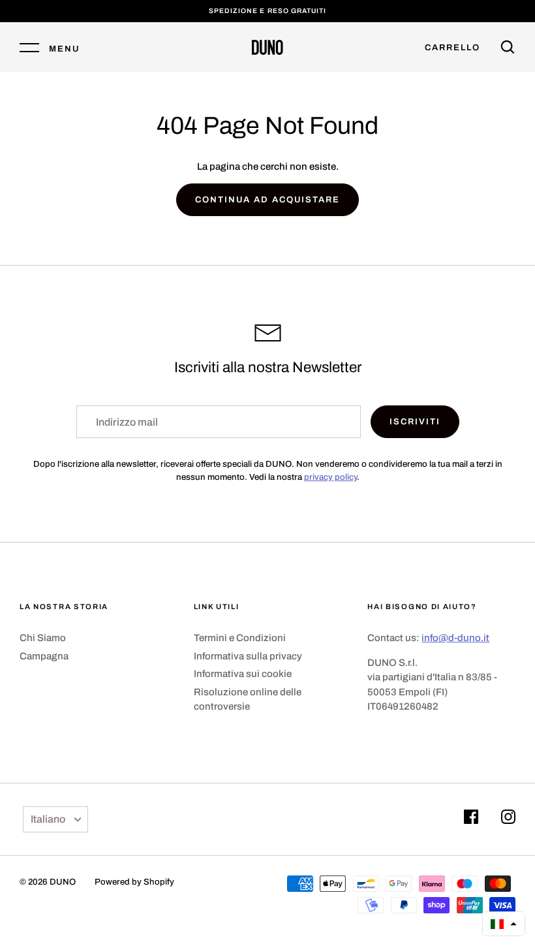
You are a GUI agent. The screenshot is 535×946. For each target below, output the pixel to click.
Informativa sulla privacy (248, 656)
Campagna (44, 656)
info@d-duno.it (455, 638)
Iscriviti (415, 421)
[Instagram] (508, 819)
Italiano (48, 819)
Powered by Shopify (134, 882)
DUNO (63, 882)
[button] (504, 924)
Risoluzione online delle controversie (247, 699)
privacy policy (330, 477)
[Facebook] (471, 819)
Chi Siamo (43, 638)
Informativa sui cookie (243, 674)
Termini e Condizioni (240, 638)
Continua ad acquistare (267, 199)
